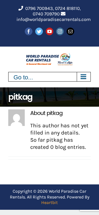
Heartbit (49, 202)
